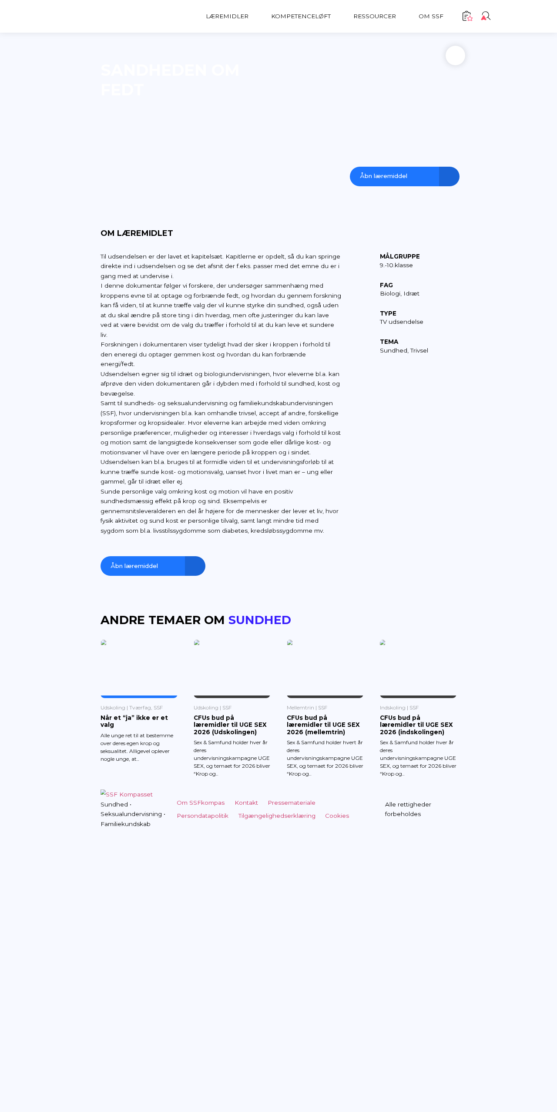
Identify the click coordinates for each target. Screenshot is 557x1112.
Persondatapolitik (202, 815)
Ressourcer (374, 16)
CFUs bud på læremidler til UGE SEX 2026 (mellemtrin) (323, 724)
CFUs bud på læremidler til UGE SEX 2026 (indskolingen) (416, 724)
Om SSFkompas (201, 802)
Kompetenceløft (301, 16)
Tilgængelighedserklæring (276, 815)
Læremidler (227, 16)
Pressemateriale (291, 802)
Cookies (337, 815)
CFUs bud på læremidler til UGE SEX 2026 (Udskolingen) (230, 724)
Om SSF (431, 16)
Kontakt (246, 802)
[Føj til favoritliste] (455, 55)
